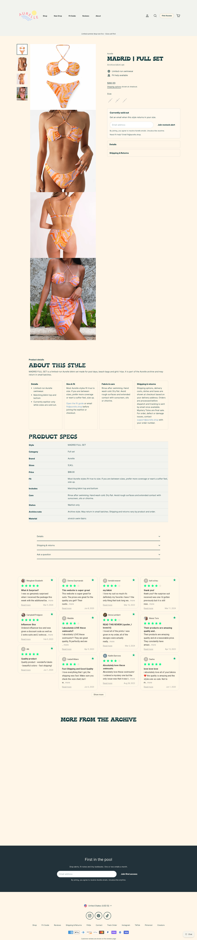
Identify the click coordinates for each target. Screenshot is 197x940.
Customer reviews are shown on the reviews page (98, 939)
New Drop (58, 16)
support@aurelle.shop (147, 420)
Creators (161, 925)
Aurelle (110, 53)
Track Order (112, 925)
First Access (167, 16)
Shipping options (114, 87)
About (98, 16)
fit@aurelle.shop (134, 134)
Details (112, 144)
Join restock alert (166, 125)
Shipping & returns (46, 545)
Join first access (129, 874)
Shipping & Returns (119, 153)
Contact (99, 925)
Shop (45, 16)
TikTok (137, 925)
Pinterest (149, 925)
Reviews (85, 16)
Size (109, 94)
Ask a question (44, 554)
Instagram (126, 925)
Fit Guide (72, 16)
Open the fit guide (75, 403)
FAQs (89, 925)
